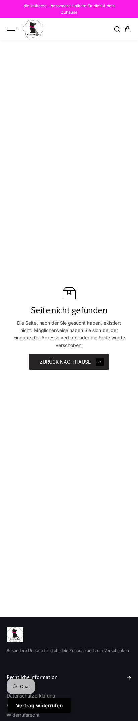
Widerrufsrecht (23, 715)
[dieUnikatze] (33, 29)
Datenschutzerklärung (31, 696)
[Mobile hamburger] (12, 29)
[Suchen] (117, 29)
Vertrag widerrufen (39, 705)
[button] (127, 29)
